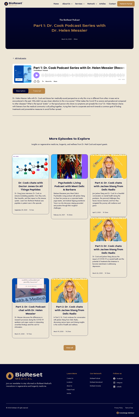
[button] (66, 4)
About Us (69, 386)
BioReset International (96, 382)
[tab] (20, 91)
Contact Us (70, 378)
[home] (28, 4)
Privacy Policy (118, 408)
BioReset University (95, 386)
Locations (69, 382)
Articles (69, 393)
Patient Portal (126, 4)
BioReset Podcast (95, 378)
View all (69, 348)
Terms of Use (129, 408)
